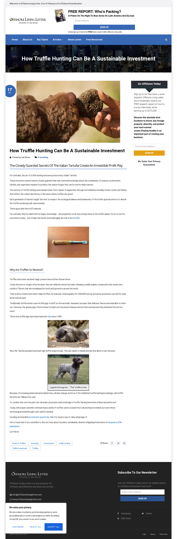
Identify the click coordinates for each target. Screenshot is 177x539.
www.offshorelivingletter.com (26, 499)
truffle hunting (64, 443)
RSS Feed (126, 518)
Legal (144, 534)
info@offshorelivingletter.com (27, 494)
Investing (44, 157)
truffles (76, 218)
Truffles (35, 448)
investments (49, 443)
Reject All (36, 526)
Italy (50, 316)
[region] (36, 518)
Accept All (54, 526)
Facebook (126, 513)
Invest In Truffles (19, 443)
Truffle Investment (19, 448)
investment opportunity (39, 417)
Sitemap (152, 534)
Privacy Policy (163, 534)
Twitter (149, 513)
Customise (18, 526)
